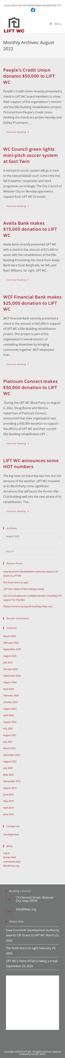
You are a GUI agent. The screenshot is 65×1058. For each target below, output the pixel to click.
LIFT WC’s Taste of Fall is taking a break (23, 589)
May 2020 (8, 774)
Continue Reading (19, 132)
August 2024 (9, 682)
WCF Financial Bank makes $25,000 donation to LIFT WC (32, 303)
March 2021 (9, 748)
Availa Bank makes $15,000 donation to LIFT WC (30, 229)
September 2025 (12, 649)
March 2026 (9, 636)
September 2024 (12, 675)
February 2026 (11, 642)
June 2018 (8, 814)
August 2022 (9, 722)
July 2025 (8, 662)
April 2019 (8, 807)
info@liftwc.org (26, 909)
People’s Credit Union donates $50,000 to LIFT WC (29, 76)
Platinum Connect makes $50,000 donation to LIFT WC (30, 387)
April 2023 (8, 715)
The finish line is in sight (16, 582)
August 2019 (9, 788)
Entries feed (9, 857)
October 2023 (10, 702)
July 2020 (8, 768)
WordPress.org (11, 865)
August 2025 (9, 656)
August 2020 (9, 761)
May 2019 (8, 801)
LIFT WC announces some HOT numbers (31, 463)
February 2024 (11, 695)
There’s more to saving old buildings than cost (27, 606)
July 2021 (8, 741)
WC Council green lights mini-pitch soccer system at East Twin (30, 155)
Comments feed (11, 861)
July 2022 (8, 728)
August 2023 (9, 708)
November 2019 (11, 781)
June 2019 (8, 794)
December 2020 (11, 755)
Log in (6, 853)
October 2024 (10, 669)
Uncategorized (11, 834)
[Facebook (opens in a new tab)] (32, 10)
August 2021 (9, 735)
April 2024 (8, 689)
